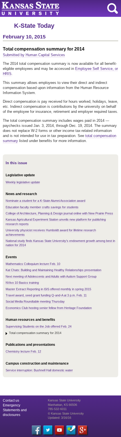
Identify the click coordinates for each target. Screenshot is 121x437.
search (112, 8)
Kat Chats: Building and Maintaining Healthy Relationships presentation (53, 270)
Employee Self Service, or (96, 69)
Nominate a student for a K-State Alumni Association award (45, 200)
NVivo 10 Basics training (22, 282)
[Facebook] (36, 429)
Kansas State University (51, 8)
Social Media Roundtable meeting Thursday (35, 301)
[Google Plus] (82, 429)
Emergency (11, 405)
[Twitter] (47, 429)
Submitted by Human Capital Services (34, 55)
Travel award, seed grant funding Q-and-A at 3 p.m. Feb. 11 (46, 295)
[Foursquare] (70, 429)
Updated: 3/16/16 (59, 417)
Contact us (11, 400)
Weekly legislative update (23, 182)
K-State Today (34, 25)
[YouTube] (59, 429)
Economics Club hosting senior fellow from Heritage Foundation (49, 308)
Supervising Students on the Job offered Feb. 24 (38, 326)
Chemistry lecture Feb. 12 (23, 351)
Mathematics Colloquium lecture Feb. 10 (33, 264)
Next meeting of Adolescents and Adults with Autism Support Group (51, 276)
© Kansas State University (66, 413)
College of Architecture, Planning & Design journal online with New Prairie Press (59, 213)
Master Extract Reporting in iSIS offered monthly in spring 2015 (48, 289)
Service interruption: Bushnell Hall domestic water (39, 370)
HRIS (7, 74)
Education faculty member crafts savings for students (42, 207)
